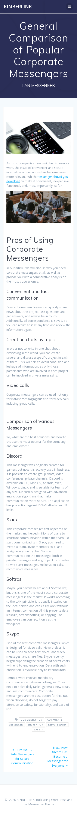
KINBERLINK (18, 6)
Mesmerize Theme (41, 804)
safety (38, 729)
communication (31, 719)
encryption (35, 724)
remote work (57, 724)
